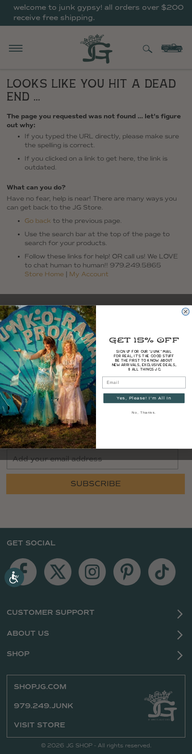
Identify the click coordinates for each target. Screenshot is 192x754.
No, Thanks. (144, 413)
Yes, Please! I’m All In (144, 397)
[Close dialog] (186, 312)
